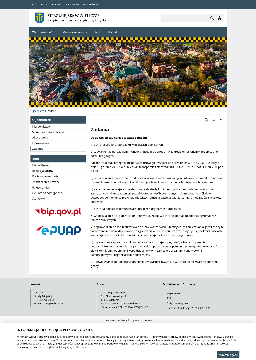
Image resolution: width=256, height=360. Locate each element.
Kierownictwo (41, 126)
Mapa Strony (40, 165)
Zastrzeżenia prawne (46, 182)
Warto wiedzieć (42, 32)
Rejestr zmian (41, 187)
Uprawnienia (40, 143)
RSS (34, 4)
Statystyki (38, 198)
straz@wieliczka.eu (53, 303)
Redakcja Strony (42, 171)
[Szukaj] (212, 18)
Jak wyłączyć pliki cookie (73, 347)
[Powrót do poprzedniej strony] (221, 120)
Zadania (38, 149)
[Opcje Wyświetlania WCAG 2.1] (220, 18)
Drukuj (212, 119)
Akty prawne (40, 137)
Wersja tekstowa (91, 4)
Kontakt (113, 32)
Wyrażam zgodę (228, 355)
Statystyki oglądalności (179, 303)
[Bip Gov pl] (58, 219)
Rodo (98, 32)
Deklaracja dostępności (50, 4)
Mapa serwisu (72, 4)
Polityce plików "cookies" (145, 343)
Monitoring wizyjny (75, 32)
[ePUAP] (58, 238)
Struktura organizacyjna (48, 132)
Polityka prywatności (45, 176)
